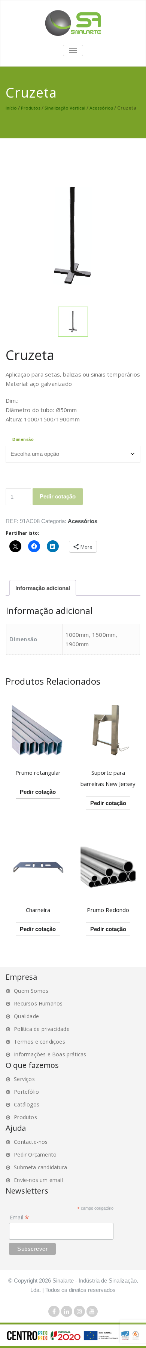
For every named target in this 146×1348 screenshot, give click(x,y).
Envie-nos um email (38, 1179)
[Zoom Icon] (73, 235)
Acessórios (101, 108)
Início (11, 108)
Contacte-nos (31, 1141)
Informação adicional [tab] (42, 588)
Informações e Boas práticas (50, 1054)
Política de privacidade (42, 1028)
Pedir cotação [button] (108, 803)
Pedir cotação (58, 496)
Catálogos (26, 1104)
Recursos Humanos (38, 1003)
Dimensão (23, 439)
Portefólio (26, 1091)
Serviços (24, 1079)
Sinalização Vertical (65, 108)
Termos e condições (39, 1041)
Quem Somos (31, 990)
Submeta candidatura (40, 1167)
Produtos (30, 108)
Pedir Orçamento (35, 1154)
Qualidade (26, 1016)
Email (19, 1217)
